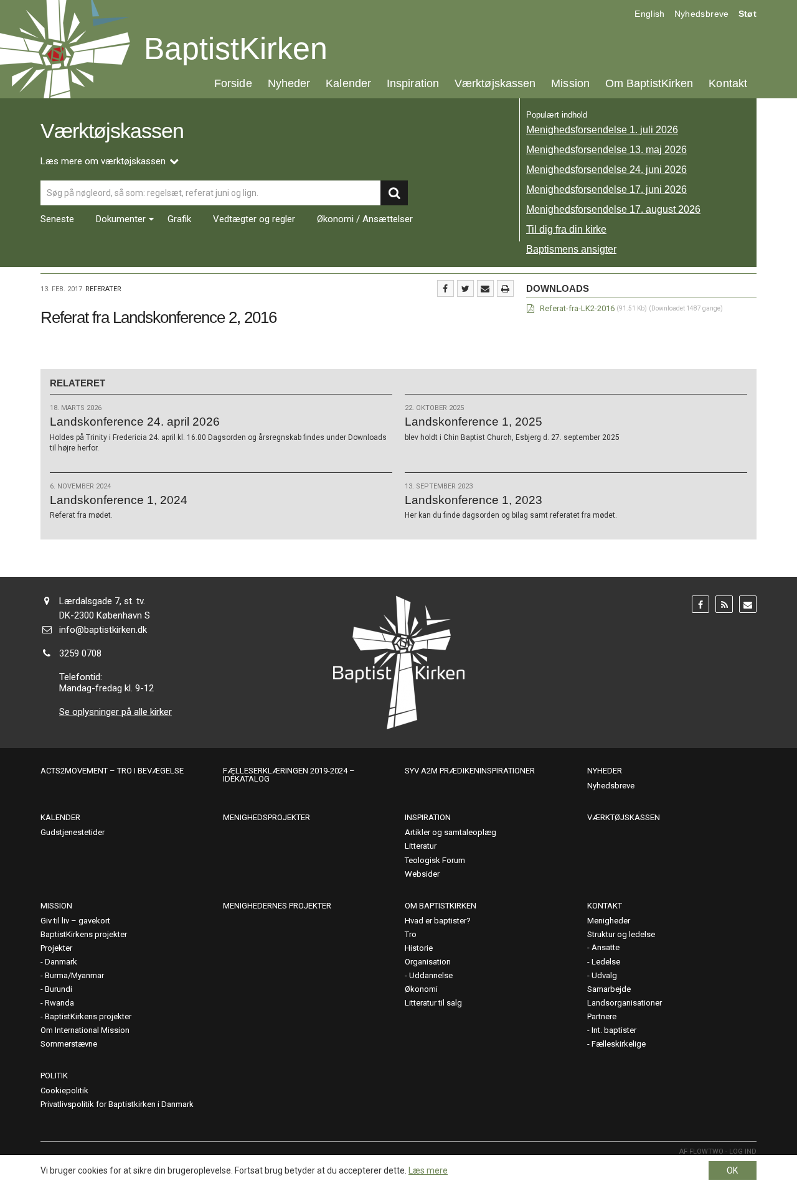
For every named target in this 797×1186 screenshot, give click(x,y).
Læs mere (428, 1170)
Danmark (61, 961)
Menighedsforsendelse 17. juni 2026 (606, 189)
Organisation (428, 961)
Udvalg (604, 975)
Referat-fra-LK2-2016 (577, 308)
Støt (747, 14)
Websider (422, 874)
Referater (103, 289)
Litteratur (420, 846)
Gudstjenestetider (72, 832)
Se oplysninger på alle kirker (115, 711)
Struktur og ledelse (621, 934)
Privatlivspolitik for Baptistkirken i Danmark (117, 1104)
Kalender (348, 83)
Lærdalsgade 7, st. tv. (102, 601)
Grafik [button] (179, 219)
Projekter (56, 948)
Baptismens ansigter (571, 249)
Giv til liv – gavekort (75, 920)
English (649, 14)
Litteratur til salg (433, 1002)
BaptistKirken (236, 48)
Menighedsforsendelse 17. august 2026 (613, 209)
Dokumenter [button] (121, 219)
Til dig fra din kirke (566, 229)
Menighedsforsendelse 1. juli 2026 (602, 129)
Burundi (58, 989)
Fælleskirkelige (619, 1043)
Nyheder (289, 83)
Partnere (601, 1016)
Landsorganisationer (624, 1002)
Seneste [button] (57, 219)
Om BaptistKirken (649, 83)
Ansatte (606, 947)
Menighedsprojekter (266, 817)
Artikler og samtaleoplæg (450, 832)
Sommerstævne (68, 1043)
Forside (233, 83)
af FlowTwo (701, 1151)
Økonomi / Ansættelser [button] (365, 219)
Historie (419, 948)
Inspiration (413, 83)
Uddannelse (431, 975)
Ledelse (606, 961)
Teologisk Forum (435, 860)
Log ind (743, 1151)
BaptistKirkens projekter (83, 934)
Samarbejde (609, 989)
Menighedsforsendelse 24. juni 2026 (606, 169)
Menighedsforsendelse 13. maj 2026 (606, 149)
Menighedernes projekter (277, 905)
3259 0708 (80, 653)
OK (732, 1170)
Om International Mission (85, 1030)
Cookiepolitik (64, 1090)
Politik (54, 1075)
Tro (411, 934)
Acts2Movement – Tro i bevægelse (112, 770)
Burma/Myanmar (74, 975)
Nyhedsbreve (701, 14)
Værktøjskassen (495, 83)
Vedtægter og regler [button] (254, 219)
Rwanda (59, 1002)
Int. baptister (614, 1030)
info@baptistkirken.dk (103, 629)
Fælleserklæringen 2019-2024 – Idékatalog (289, 774)
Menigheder (608, 920)
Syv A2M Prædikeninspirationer (470, 770)
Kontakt (728, 83)
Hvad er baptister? (438, 920)
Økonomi (421, 989)
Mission (570, 83)
